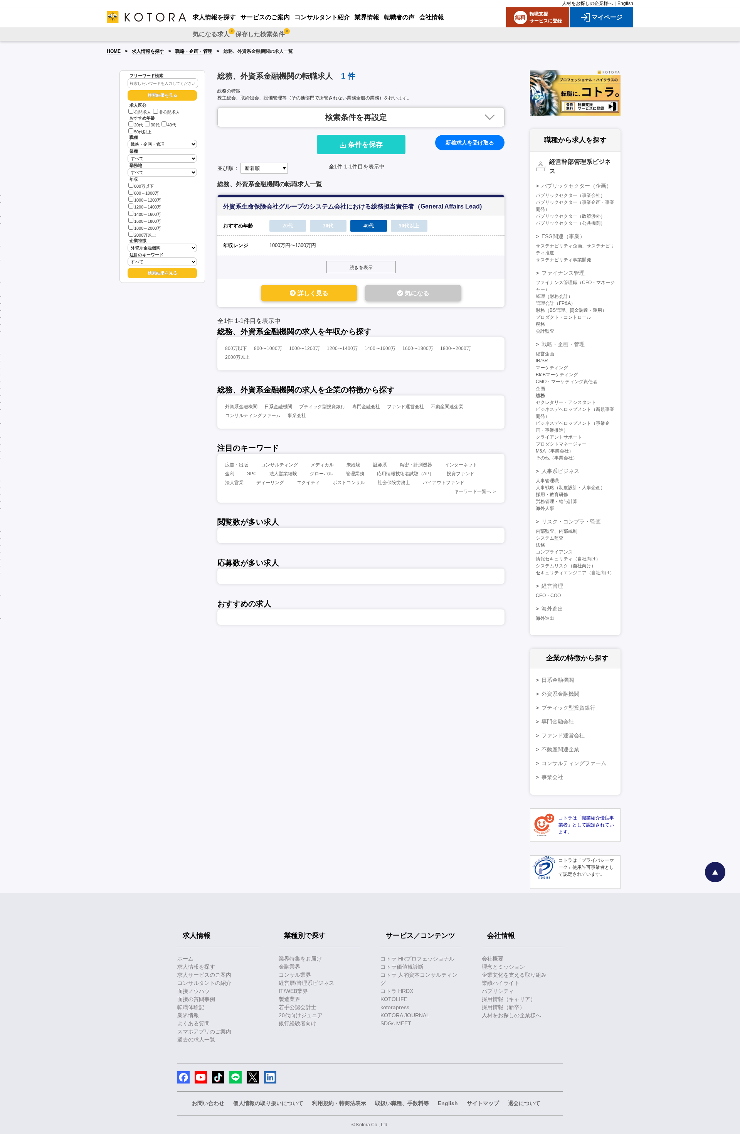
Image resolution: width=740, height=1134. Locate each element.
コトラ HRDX (396, 991)
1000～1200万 (147, 200)
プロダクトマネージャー (561, 444)
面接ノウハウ (193, 991)
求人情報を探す (148, 51)
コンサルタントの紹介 (204, 983)
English (625, 3)
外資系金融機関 (241, 406)
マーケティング (552, 367)
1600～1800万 (147, 221)
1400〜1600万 (380, 348)
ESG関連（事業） (563, 236)
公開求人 (142, 112)
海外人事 (545, 508)
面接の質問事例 (196, 999)
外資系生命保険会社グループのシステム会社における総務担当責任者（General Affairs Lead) (352, 206)
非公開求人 (169, 112)
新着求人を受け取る (470, 143)
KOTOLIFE (393, 999)
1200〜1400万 (342, 348)
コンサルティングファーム (253, 415)
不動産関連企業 (447, 406)
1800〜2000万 (455, 348)
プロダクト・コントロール (563, 317)
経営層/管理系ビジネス (306, 983)
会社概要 (492, 959)
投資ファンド (460, 473)
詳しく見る (312, 293)
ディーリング (270, 482)
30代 (155, 125)
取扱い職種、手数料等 (402, 1103)
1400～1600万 (147, 214)
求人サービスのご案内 (204, 975)
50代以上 (142, 132)
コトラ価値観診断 (402, 967)
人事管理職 (547, 480)
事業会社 (297, 415)
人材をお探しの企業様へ (587, 3)
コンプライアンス (554, 552)
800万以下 (144, 186)
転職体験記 (190, 1007)
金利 (229, 473)
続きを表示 (361, 267)
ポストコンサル (349, 482)
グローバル (321, 473)
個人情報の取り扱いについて (268, 1103)
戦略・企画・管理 (193, 51)
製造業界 (289, 999)
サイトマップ (483, 1103)
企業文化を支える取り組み (514, 975)
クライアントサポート (559, 437)
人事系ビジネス (560, 471)
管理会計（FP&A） (555, 303)
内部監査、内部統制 (556, 531)
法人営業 (234, 482)
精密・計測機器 (416, 465)
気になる (416, 293)
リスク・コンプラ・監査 (571, 521)
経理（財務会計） (554, 296)
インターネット (461, 465)
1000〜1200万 (304, 348)
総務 (540, 395)
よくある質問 (193, 1023)
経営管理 (552, 586)
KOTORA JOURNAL (404, 1015)
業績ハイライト (501, 983)
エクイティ (308, 482)
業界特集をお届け (300, 959)
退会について (524, 1103)
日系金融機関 (278, 406)
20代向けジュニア (301, 1015)
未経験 (353, 465)
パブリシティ (498, 991)
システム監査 (549, 538)
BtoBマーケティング (557, 374)
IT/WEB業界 (293, 991)
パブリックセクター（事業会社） (570, 195)
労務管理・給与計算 (556, 501)
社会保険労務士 (394, 482)
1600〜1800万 (417, 348)
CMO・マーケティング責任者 (566, 381)
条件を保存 (365, 144)
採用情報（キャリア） (509, 999)
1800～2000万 (147, 228)
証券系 (380, 465)
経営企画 (545, 354)
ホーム (185, 959)
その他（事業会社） (556, 458)
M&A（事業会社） (555, 451)
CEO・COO (548, 595)
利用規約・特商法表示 (339, 1103)
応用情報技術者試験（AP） (405, 473)
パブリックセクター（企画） (577, 186)
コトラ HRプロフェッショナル (417, 959)
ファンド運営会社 (405, 406)
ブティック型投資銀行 (322, 406)
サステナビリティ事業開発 (563, 259)
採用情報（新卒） (503, 1007)
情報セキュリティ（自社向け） (568, 559)
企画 (540, 388)
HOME (114, 51)
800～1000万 (146, 193)
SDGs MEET (395, 1023)
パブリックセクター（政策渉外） (570, 216)
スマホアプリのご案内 (204, 1031)
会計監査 (545, 331)
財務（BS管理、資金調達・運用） (571, 310)
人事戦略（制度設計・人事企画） (570, 487)
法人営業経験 (283, 473)
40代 (171, 125)
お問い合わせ (208, 1103)
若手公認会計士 (297, 1007)
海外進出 (552, 609)
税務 (540, 324)
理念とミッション (503, 967)
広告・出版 (236, 465)
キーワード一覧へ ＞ (475, 491)
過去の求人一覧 (196, 1039)
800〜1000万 (268, 348)
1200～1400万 (147, 207)
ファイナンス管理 (563, 273)
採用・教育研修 (552, 494)
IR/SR (542, 360)
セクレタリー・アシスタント (566, 402)
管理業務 (355, 473)
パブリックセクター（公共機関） (570, 223)
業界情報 (188, 1015)
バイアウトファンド (443, 482)
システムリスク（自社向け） (566, 566)
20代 (138, 125)
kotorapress (394, 1007)
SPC (252, 473)
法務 (540, 545)
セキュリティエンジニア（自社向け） (575, 572)
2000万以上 (145, 235)
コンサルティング (279, 465)
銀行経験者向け (297, 1023)
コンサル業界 (295, 975)
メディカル (322, 465)
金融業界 (289, 967)
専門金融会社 (366, 406)
